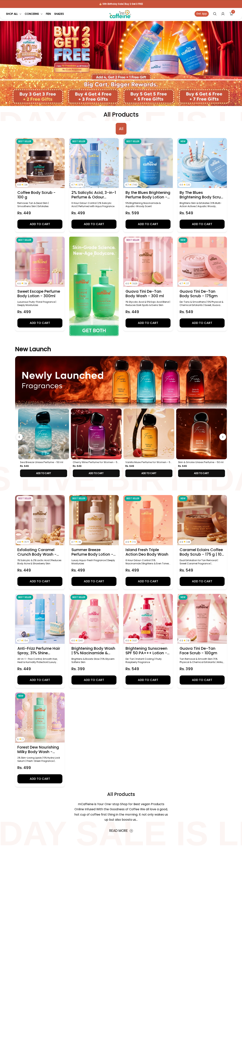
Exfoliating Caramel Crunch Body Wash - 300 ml (37, 552)
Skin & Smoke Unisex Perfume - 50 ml (200, 462)
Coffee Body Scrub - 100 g (36, 194)
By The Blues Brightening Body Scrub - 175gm (201, 194)
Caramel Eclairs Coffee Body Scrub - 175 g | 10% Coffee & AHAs (202, 552)
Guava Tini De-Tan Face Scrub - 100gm (198, 650)
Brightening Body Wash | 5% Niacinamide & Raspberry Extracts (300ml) (93, 650)
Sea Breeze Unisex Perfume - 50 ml (41, 462)
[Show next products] (222, 437)
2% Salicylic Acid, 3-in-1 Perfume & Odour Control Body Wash (93, 194)
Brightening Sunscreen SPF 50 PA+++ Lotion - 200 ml (146, 650)
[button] (13, 13)
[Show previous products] (19, 437)
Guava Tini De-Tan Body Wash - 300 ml (145, 293)
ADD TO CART (43, 473)
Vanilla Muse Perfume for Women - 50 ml (148, 462)
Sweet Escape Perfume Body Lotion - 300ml (38, 293)
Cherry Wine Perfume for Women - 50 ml (96, 462)
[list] (122, 444)
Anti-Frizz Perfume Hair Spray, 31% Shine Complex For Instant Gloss (38, 650)
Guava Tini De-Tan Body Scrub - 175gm (199, 293)
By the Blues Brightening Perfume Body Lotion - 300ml (148, 194)
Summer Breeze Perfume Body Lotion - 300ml (92, 552)
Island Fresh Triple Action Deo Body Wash (147, 552)
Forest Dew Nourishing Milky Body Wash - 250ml (38, 749)
